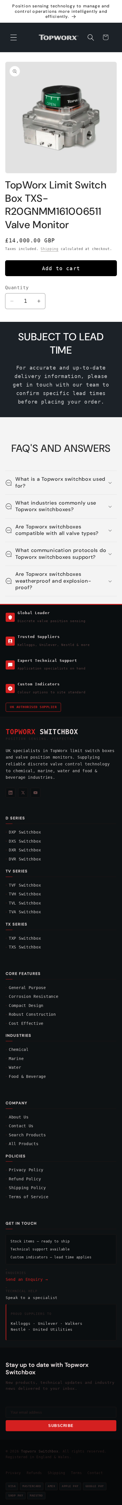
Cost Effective (26, 1023)
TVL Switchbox (25, 903)
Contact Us (21, 1126)
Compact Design (26, 1005)
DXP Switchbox (25, 832)
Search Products (27, 1135)
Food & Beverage (27, 1076)
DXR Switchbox (25, 850)
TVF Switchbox (25, 885)
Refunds (34, 1473)
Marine (16, 1058)
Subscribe (61, 1426)
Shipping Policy (27, 1187)
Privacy (13, 1473)
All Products (24, 1143)
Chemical (19, 1049)
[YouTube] (35, 792)
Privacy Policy (26, 1170)
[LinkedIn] (10, 792)
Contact (95, 1473)
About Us (19, 1117)
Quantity (17, 287)
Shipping (49, 249)
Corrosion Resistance (33, 996)
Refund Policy (25, 1179)
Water (15, 1067)
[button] (13, 37)
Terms (76, 1473)
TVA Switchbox (25, 912)
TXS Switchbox (25, 947)
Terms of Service (29, 1197)
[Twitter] (23, 792)
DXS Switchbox (25, 841)
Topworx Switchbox (39, 1451)
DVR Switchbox (25, 859)
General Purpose (27, 987)
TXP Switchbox (25, 938)
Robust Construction (32, 1014)
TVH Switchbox (25, 894)
